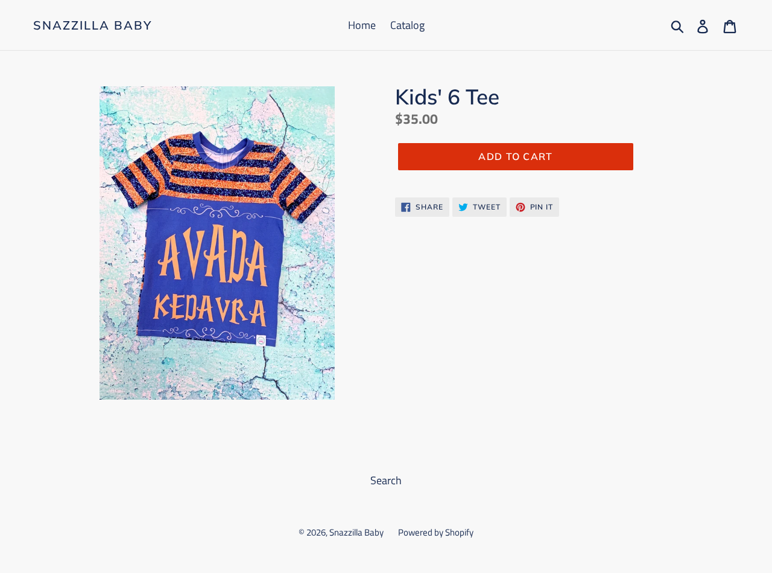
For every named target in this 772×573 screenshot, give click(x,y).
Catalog (407, 25)
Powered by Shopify (435, 532)
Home (362, 25)
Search (386, 480)
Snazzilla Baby (92, 25)
